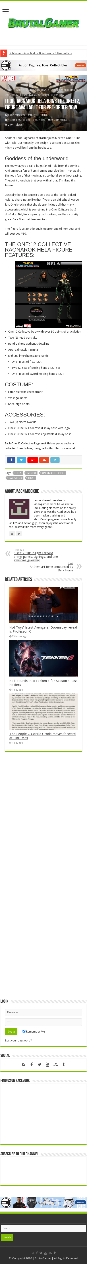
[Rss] (23, 1064)
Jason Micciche (16, 115)
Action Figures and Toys (31, 90)
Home (8, 90)
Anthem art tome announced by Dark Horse (51, 567)
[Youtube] (47, 1064)
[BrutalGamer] (43, 22)
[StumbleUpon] (55, 1064)
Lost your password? (18, 1040)
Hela (18, 473)
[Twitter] (39, 1064)
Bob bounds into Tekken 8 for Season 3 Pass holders (40, 53)
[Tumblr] (63, 1064)
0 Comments (59, 119)
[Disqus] (43, 820)
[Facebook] (31, 1064)
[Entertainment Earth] (43, 65)
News (42, 119)
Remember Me (35, 1031)
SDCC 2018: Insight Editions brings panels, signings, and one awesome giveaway (36, 555)
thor (31, 478)
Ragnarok (15, 478)
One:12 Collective (53, 473)
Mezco (31, 473)
